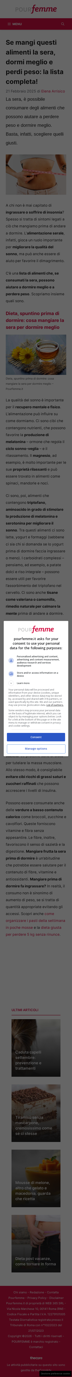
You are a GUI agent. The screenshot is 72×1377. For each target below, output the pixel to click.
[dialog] (36, 688)
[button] (36, 683)
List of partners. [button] (55, 705)
